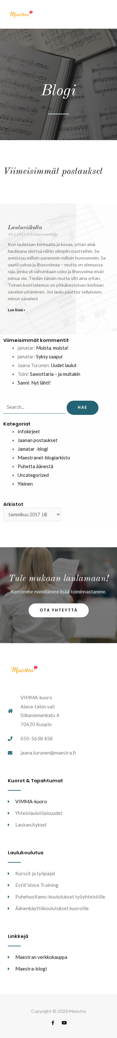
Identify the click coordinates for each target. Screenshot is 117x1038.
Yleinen (25, 484)
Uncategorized (33, 475)
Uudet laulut (64, 365)
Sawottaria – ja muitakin (55, 374)
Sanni (23, 382)
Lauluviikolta (25, 228)
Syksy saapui (49, 356)
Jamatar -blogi (33, 449)
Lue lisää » (16, 309)
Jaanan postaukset (38, 440)
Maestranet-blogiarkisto (44, 457)
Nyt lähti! (41, 382)
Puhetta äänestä (35, 466)
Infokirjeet (29, 431)
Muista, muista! (52, 348)
